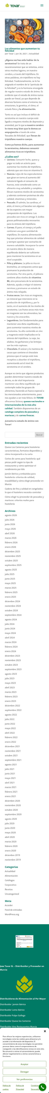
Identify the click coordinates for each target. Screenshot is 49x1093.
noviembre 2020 (13, 805)
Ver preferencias (25, 1079)
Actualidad (34, 53)
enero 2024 (10, 651)
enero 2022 (10, 741)
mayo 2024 (10, 633)
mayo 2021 (10, 778)
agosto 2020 (11, 818)
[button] (45, 1031)
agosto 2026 (11, 515)
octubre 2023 (11, 664)
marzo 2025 (10, 587)
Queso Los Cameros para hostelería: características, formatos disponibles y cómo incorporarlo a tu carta (23, 450)
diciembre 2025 (12, 551)
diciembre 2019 (12, 855)
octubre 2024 (11, 610)
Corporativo (10, 884)
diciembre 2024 (12, 601)
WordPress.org (12, 914)
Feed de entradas (13, 909)
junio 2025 (10, 578)
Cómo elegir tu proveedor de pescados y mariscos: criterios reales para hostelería (24, 500)
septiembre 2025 (13, 565)
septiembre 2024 (13, 615)
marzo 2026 (10, 537)
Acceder (9, 905)
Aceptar (24, 1064)
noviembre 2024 (13, 605)
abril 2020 (10, 837)
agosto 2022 (11, 714)
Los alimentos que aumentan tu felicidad (22, 49)
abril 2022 (10, 732)
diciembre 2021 (12, 746)
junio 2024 (10, 628)
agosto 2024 (11, 619)
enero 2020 (10, 850)
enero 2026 (10, 547)
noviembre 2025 (13, 556)
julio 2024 (9, 624)
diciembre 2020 (12, 800)
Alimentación (11, 875)
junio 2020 (10, 828)
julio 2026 (9, 519)
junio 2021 (10, 773)
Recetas (9, 889)
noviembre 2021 (13, 750)
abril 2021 (10, 782)
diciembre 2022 (12, 705)
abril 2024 (10, 637)
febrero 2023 (11, 696)
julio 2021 (9, 769)
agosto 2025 (11, 569)
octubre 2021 (11, 755)
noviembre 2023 (13, 660)
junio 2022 (10, 723)
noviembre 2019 (13, 859)
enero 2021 (10, 796)
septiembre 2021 (13, 760)
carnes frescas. (26, 415)
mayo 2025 (10, 583)
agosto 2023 (11, 673)
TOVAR (40, 397)
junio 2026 (10, 524)
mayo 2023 (10, 683)
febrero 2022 (11, 737)
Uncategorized (12, 893)
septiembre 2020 (13, 814)
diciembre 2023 (12, 655)
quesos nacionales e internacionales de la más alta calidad (24, 405)
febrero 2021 (11, 791)
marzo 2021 (10, 787)
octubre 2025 (11, 560)
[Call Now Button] (42, 1087)
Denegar (24, 1071)
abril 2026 (10, 533)
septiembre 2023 (13, 669)
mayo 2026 (10, 528)
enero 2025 (10, 596)
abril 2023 (10, 687)
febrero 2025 (11, 592)
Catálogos (9, 880)
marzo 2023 (10, 692)
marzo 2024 (10, 642)
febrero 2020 (11, 846)
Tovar (11, 53)
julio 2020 (9, 823)
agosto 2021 (11, 764)
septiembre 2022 (13, 710)
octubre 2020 (11, 809)
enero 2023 (10, 701)
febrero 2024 (11, 646)
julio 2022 (9, 719)
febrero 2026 (11, 542)
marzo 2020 (10, 841)
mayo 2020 (10, 832)
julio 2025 (9, 574)
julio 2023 (9, 678)
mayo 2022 (10, 728)
